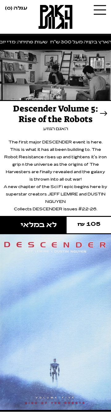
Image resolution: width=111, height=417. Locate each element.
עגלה (16, 7)
